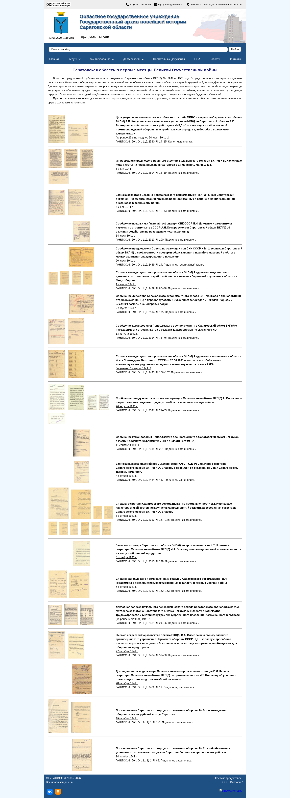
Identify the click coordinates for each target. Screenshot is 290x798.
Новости (214, 59)
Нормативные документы (169, 59)
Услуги (73, 59)
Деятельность (131, 59)
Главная (54, 59)
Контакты (235, 59)
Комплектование (100, 59)
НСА (197, 59)
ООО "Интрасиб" (232, 782)
